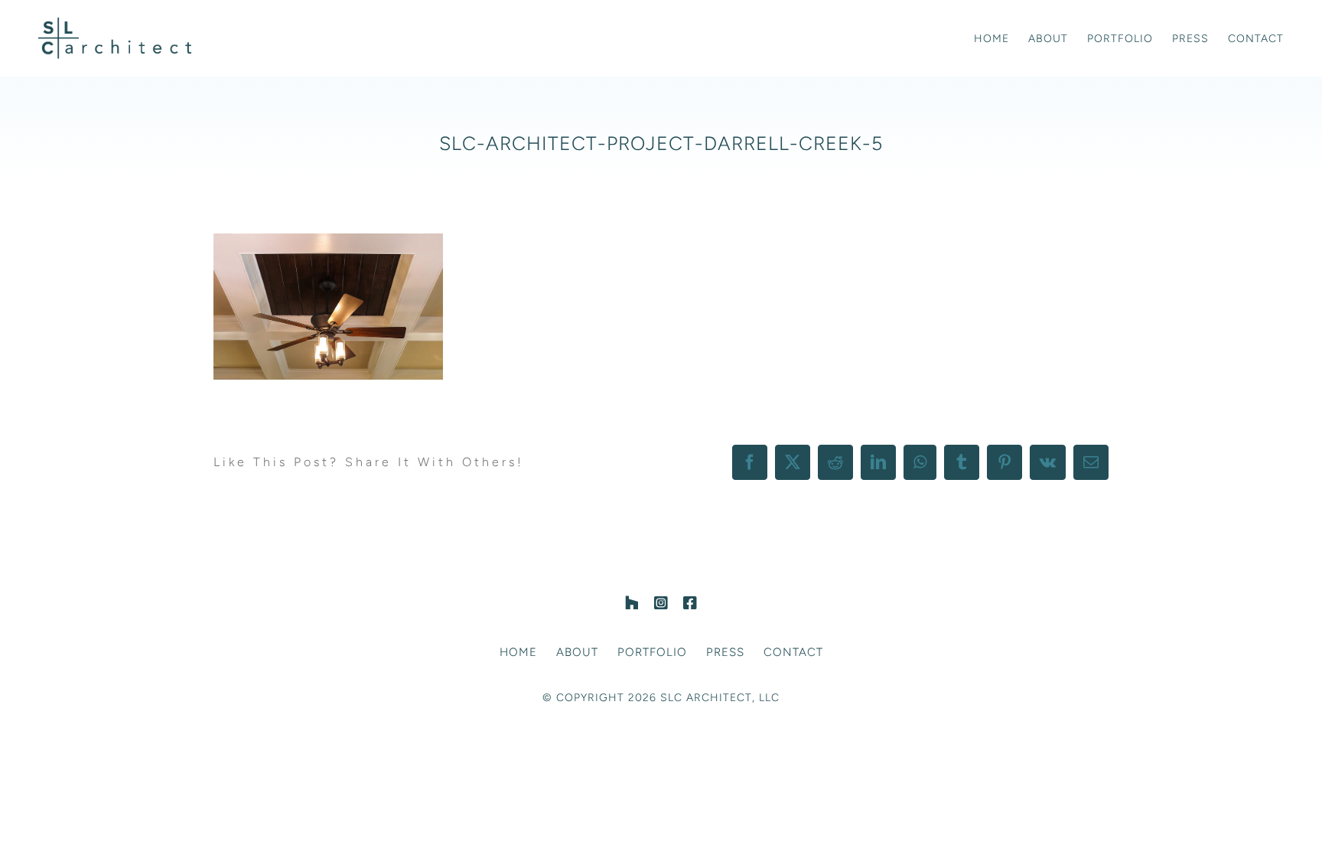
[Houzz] (632, 603)
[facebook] (690, 603)
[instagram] (661, 603)
